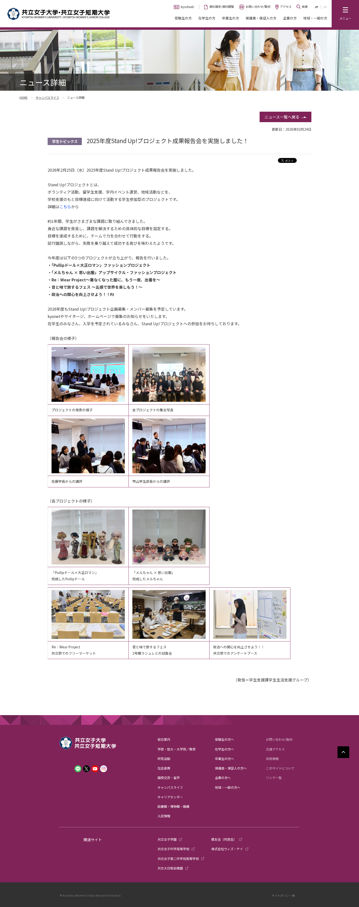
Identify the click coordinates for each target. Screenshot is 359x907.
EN (325, 7)
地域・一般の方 (315, 18)
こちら (65, 206)
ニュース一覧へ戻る (281, 117)
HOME (24, 97)
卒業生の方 (230, 18)
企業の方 (290, 18)
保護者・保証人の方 (261, 18)
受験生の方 (183, 18)
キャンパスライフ (47, 97)
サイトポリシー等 (283, 895)
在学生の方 (206, 18)
